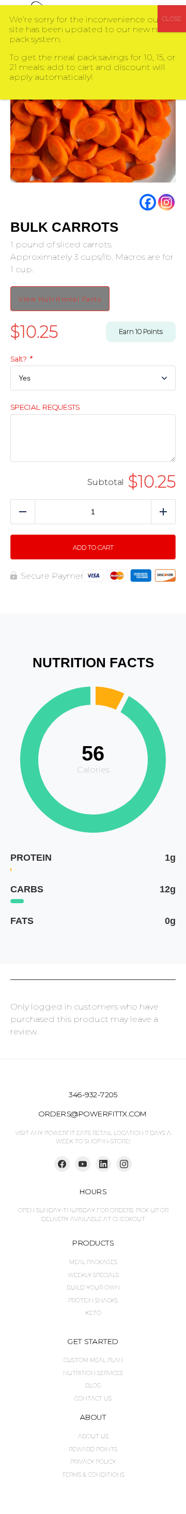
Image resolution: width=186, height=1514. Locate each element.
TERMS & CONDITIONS (93, 1474)
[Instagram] (166, 202)
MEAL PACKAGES (93, 1262)
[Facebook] (148, 202)
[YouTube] (82, 1164)
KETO (93, 1312)
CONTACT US (93, 1398)
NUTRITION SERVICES (93, 1373)
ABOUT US (93, 1436)
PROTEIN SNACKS (93, 1300)
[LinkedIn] (103, 1164)
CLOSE (172, 18)
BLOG (93, 1385)
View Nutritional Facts (60, 299)
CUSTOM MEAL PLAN (93, 1360)
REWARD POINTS (93, 1449)
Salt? (21, 359)
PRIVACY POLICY (93, 1461)
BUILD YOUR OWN (93, 1287)
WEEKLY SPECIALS (93, 1275)
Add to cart (93, 547)
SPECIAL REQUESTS (45, 407)
